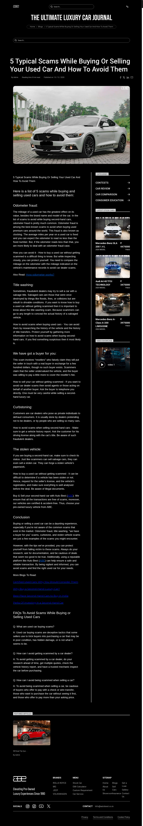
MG (54, 786)
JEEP (55, 790)
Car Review (103, 188)
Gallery (125, 790)
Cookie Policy (124, 817)
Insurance (116, 793)
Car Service (78, 794)
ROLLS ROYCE (59, 783)
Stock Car (77, 783)
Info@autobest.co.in (104, 806)
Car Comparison (106, 194)
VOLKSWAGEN (60, 794)
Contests (102, 182)
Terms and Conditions (103, 817)
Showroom (108, 793)
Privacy (84, 817)
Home (32, 27)
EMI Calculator (79, 786)
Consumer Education (110, 200)
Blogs (40, 27)
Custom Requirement (82, 790)
